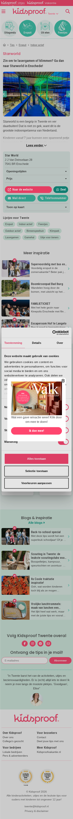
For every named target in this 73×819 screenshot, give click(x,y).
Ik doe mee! (36, 431)
